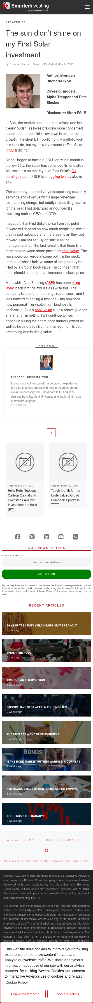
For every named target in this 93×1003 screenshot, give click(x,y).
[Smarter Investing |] (26, 5)
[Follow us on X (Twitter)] (32, 537)
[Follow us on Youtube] (61, 537)
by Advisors (38, 10)
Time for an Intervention (26, 680)
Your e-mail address (12, 556)
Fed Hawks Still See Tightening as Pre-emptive (42, 789)
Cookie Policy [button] (16, 982)
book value (70, 250)
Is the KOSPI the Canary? (25, 816)
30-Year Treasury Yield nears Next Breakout (42, 625)
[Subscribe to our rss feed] (75, 537)
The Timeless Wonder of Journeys (33, 734)
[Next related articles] (51, 432)
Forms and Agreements (79, 591)
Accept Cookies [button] (68, 994)
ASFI (50, 282)
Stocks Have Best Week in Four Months (37, 707)
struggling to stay (58, 176)
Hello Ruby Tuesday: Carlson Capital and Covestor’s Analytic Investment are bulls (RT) (22, 500)
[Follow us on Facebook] (17, 537)
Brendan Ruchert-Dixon (25, 64)
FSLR (11, 149)
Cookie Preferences (25, 994)
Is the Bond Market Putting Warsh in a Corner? (43, 761)
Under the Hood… (20, 653)
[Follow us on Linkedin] (46, 537)
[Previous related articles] (41, 432)
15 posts (18, 405)
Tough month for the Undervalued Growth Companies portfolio (66, 495)
